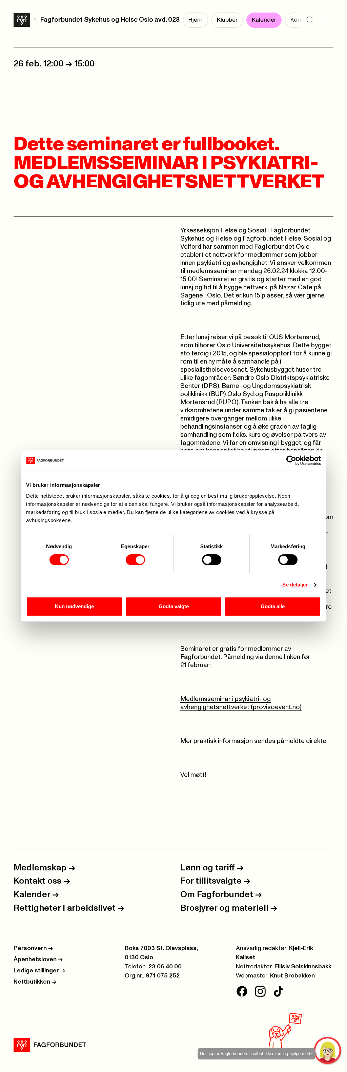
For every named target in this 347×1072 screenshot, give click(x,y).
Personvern (33, 948)
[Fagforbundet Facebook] (242, 991)
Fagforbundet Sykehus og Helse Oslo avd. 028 (110, 20)
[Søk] (310, 20)
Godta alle (273, 606)
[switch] (135, 559)
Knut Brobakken (292, 976)
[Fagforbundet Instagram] (260, 991)
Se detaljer (295, 584)
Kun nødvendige (74, 606)
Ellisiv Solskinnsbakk (302, 967)
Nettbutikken (35, 982)
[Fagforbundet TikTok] (278, 991)
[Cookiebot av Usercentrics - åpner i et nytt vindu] (291, 460)
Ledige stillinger (39, 971)
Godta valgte (174, 606)
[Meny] (326, 20)
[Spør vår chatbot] (328, 1051)
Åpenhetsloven (38, 959)
